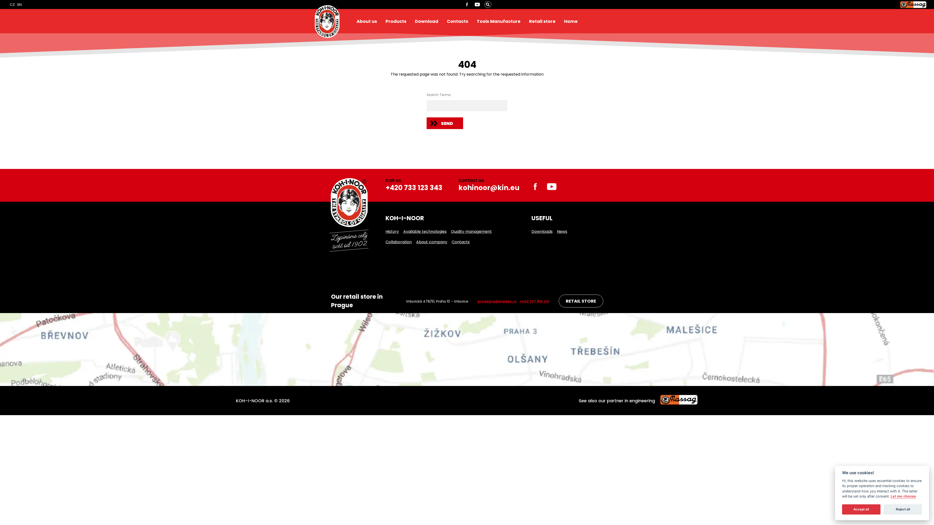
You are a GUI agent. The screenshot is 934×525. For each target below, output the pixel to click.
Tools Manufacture (499, 21)
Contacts (457, 21)
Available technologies (425, 231)
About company (431, 242)
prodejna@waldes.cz (497, 301)
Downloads (542, 231)
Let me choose (903, 496)
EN (20, 4)
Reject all (903, 509)
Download (426, 21)
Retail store (542, 21)
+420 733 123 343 (414, 187)
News (562, 231)
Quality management (471, 231)
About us (367, 21)
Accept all (861, 509)
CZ (12, 4)
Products (396, 21)
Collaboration (399, 242)
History (392, 231)
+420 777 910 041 (534, 301)
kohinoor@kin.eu (489, 187)
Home (571, 21)
